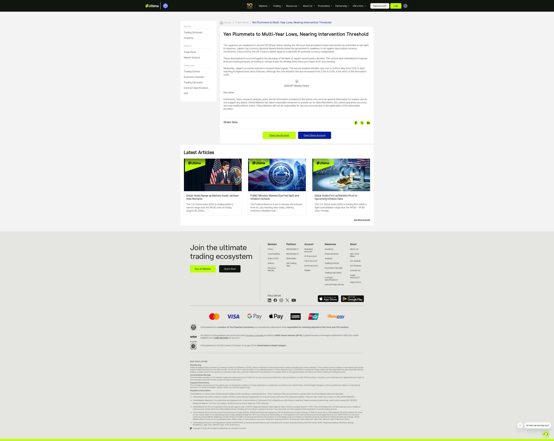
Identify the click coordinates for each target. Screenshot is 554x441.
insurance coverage (254, 335)
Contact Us (355, 270)
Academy (188, 38)
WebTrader (291, 258)
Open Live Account (279, 135)
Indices (271, 263)
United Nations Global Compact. (271, 345)
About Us (307, 6)
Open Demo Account (314, 135)
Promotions (324, 6)
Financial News (331, 254)
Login (395, 6)
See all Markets (203, 269)
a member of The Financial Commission (235, 327)
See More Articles (362, 220)
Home (227, 22)
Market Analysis (192, 57)
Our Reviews (355, 266)
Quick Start (230, 269)
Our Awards (355, 261)
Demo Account (311, 266)
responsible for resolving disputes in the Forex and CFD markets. (318, 327)
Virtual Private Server (334, 284)
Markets (263, 6)
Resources (291, 6)
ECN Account (310, 256)
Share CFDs (273, 258)
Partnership (341, 6)
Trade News (190, 52)
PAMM (307, 270)
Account (309, 244)
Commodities (274, 254)
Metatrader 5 (292, 249)
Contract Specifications (196, 88)
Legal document (355, 276)
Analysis (328, 258)
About (353, 244)
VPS (186, 93)
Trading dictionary (193, 32)
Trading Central (192, 71)
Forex (270, 249)
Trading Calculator (193, 82)
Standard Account (308, 250)
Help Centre (355, 282)
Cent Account (310, 261)
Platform (291, 244)
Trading (277, 6)
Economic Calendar (194, 77)
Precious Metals (272, 269)
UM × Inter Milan (354, 255)
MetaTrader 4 (292, 254)
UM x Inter (358, 6)
